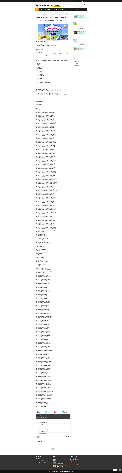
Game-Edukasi (77, 65)
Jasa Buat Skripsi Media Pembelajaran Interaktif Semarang (46, 120)
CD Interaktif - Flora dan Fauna (62, 465)
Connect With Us (40, 415)
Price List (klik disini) (39, 104)
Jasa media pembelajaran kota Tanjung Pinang (44, 394)
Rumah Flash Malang (39, 256)
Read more (82, 28)
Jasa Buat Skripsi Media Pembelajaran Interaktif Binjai (45, 164)
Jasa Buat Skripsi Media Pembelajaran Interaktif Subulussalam (46, 224)
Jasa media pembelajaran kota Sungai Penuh (43, 387)
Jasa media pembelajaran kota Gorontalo (43, 310)
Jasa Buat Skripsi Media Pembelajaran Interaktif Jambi (45, 141)
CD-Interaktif (77, 63)
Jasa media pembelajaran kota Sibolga (42, 379)
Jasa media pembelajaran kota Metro (42, 342)
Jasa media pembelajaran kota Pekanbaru (43, 364)
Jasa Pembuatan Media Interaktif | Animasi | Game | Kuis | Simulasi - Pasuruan (81, 32)
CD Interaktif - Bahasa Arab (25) (43, 422)
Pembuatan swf (38, 258)
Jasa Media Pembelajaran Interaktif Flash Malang (44, 269)
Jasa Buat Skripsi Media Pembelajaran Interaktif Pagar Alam (46, 208)
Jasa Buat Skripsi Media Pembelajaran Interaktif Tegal (45, 161)
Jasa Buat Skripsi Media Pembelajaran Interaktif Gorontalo (46, 187)
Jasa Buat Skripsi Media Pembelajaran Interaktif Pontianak (46, 135)
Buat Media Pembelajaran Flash (41, 235)
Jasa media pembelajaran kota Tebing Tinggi (43, 399)
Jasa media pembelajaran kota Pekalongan (43, 362)
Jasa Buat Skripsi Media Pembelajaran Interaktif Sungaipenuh (46, 217)
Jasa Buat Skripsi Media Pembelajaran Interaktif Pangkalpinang (46, 182)
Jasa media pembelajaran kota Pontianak (43, 366)
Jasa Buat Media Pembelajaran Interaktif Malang (44, 243)
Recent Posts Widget (75, 55)
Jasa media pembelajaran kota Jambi (42, 320)
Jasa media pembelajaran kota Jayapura (43, 321)
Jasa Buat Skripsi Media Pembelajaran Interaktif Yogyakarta (46, 152)
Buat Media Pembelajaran (40, 234)
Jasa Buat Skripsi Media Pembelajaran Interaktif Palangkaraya (46, 167)
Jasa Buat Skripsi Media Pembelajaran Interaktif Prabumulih (46, 191)
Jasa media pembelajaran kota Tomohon (43, 405)
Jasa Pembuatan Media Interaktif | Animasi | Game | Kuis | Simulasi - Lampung (81, 48)
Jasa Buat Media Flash (40, 232)
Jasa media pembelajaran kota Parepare (43, 357)
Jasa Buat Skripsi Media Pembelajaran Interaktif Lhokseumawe (46, 190)
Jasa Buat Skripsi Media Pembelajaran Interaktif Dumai (45, 165)
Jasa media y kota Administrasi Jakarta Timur (43, 317)
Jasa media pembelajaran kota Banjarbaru (43, 283)
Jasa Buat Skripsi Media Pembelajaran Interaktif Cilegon (45, 153)
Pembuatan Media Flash (40, 257)
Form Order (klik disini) (40, 101)
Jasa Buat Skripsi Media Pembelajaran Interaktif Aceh (45, 168)
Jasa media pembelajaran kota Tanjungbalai (43, 395)
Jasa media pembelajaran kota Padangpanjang (44, 346)
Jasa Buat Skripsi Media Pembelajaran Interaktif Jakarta (45, 111)
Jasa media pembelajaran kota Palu (42, 354)
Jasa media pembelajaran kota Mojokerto (43, 343)
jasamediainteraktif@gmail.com (44, 464)
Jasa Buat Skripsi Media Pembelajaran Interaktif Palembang (46, 123)
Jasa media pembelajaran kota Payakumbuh (43, 361)
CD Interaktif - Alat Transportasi (62, 462)
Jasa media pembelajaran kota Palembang (43, 351)
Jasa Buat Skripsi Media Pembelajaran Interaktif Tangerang (46, 122)
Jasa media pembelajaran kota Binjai (42, 294)
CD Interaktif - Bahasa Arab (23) (43, 431)
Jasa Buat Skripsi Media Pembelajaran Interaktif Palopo (45, 193)
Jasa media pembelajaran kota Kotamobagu (43, 325)
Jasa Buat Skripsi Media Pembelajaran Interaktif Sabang (45, 230)
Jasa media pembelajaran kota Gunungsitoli (43, 312)
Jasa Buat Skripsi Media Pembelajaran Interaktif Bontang (45, 202)
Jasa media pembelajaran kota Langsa (42, 328)
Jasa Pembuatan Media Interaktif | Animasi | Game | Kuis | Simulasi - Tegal (81, 16)
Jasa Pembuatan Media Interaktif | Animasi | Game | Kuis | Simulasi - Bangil (81, 24)
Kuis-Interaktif (77, 67)
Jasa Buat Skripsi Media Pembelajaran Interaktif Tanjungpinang (46, 180)
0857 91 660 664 (68, 5)
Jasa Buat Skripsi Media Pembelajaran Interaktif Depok (45, 119)
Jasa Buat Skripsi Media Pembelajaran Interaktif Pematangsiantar (47, 160)
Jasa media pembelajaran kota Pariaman (43, 358)
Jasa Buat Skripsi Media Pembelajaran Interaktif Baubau (45, 204)
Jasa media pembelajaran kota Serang (42, 377)
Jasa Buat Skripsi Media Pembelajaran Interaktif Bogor (45, 127)
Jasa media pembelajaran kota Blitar (42, 297)
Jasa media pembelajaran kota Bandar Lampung (44, 279)
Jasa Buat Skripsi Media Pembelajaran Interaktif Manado (45, 146)
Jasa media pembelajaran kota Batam (42, 286)
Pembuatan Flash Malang (40, 246)
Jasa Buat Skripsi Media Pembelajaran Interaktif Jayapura (45, 149)
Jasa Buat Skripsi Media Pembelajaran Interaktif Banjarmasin (46, 137)
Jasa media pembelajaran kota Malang (42, 336)
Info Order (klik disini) (39, 98)
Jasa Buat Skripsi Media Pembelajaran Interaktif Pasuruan (45, 179)
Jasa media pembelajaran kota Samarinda (43, 373)
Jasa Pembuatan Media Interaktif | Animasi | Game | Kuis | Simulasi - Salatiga (81, 41)
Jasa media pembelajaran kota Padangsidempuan (44, 347)
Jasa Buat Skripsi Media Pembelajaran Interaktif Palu (45, 157)
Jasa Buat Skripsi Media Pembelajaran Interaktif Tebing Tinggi (46, 198)
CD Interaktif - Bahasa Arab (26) (43, 433)
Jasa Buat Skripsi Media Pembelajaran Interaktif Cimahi (45, 145)
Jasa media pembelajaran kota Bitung (42, 295)
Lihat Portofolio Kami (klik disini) (41, 57)
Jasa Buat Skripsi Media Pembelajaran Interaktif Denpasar (46, 138)
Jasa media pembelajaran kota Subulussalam (43, 384)
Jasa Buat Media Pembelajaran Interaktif (42, 242)
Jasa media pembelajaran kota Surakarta (43, 390)
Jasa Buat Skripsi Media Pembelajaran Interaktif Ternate (45, 176)
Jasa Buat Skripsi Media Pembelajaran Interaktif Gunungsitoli (46, 205)
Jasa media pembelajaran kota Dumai (42, 309)
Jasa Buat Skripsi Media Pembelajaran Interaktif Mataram (45, 150)
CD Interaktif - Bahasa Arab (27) (43, 424)
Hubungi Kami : (69, 4)
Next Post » (67, 437)
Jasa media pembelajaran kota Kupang (42, 327)
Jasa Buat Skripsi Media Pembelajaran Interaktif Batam (45, 126)
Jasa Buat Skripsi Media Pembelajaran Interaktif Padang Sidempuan (47, 172)
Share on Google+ (57, 412)
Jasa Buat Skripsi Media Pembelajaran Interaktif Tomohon (45, 219)
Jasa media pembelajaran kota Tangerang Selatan (44, 391)
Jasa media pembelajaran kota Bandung (42, 280)
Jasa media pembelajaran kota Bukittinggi (43, 301)
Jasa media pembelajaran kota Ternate (42, 402)
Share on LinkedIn (65, 412)
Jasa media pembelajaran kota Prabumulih (43, 368)
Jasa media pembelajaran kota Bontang (42, 299)
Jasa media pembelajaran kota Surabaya (43, 388)
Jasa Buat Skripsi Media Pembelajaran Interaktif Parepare (45, 197)
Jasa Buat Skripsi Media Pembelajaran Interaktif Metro (45, 201)
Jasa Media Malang (39, 241)
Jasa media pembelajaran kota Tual (42, 406)
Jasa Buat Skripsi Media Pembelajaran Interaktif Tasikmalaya (46, 134)
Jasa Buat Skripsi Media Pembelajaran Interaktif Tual (45, 223)
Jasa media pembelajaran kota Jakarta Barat (43, 313)
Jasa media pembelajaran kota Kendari (42, 324)
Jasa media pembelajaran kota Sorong (42, 383)
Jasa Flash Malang (39, 260)
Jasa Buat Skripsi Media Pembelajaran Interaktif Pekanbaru (46, 130)
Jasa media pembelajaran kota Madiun (42, 332)
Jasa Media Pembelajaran (40, 239)
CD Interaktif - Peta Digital (61, 458)
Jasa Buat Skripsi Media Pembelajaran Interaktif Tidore (45, 216)
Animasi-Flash (77, 61)
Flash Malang (38, 245)
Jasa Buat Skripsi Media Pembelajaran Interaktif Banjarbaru (46, 175)
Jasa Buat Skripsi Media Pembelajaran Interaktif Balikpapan (46, 142)
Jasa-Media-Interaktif (53, 20)
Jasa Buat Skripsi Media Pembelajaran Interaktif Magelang (46, 212)
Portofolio (60, 20)
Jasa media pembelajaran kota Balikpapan (43, 276)
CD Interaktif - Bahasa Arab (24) (43, 429)
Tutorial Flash (38, 250)
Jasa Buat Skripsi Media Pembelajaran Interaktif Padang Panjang (47, 228)
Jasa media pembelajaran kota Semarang (43, 376)
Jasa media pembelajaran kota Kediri (42, 323)
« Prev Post (39, 437)
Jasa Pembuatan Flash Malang (41, 249)
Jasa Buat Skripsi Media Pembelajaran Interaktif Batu (45, 186)
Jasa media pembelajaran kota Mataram (42, 339)
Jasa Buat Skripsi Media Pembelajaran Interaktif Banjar (45, 189)
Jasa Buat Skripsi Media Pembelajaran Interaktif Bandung (45, 116)
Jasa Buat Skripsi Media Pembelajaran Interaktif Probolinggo (46, 171)
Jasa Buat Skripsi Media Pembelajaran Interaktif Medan (45, 113)
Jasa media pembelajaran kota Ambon (42, 275)
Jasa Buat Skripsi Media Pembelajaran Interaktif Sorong (45, 163)
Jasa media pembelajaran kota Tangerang (43, 392)
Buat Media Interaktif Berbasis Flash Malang (43, 271)
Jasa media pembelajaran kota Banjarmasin (43, 284)
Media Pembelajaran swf (40, 254)
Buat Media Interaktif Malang (40, 264)
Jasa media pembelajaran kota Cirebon (42, 305)
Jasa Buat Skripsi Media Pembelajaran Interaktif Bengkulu (45, 156)
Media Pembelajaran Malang (41, 268)
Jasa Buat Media (38, 109)
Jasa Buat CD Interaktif (40, 231)
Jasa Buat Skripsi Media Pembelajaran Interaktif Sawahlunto (46, 227)
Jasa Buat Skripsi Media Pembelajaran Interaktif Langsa (45, 194)
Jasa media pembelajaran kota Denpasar (43, 306)
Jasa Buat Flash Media (40, 272)
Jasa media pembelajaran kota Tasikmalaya (43, 398)
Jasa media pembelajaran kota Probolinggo (43, 369)
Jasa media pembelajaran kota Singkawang (43, 380)
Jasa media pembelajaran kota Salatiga (42, 372)
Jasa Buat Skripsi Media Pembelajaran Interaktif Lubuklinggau (46, 178)
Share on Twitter (49, 412)
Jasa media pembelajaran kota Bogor (42, 298)
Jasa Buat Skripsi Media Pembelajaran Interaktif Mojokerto (46, 209)
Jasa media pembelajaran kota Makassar (43, 335)
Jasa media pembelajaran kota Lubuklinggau (43, 331)
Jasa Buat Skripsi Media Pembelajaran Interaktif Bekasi (45, 115)
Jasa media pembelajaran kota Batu (42, 287)
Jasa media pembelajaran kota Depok (42, 308)
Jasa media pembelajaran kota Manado (42, 338)
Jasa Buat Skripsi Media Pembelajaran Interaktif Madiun (45, 183)
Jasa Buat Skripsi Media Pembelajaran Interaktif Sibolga (45, 220)
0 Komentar (79, 29)
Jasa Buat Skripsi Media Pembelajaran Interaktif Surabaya (45, 112)
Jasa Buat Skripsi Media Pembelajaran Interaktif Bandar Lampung (47, 124)
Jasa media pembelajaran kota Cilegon (42, 302)
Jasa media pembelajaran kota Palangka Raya (44, 350)
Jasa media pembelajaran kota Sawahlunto (43, 375)
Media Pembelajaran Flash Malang (42, 247)
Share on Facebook (40, 412)
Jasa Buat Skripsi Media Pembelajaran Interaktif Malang (45, 131)
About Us (78, 464)
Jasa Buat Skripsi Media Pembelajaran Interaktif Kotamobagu (46, 213)
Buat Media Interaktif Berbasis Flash (42, 238)
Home (38, 13)
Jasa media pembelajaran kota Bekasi (42, 290)
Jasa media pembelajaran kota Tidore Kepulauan (44, 403)
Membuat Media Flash (39, 253)
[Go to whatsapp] (120, 470)
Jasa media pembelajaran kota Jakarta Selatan (44, 316)
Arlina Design (70, 471)
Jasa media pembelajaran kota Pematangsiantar (44, 365)
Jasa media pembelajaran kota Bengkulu (43, 291)
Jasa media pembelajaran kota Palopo (42, 353)
